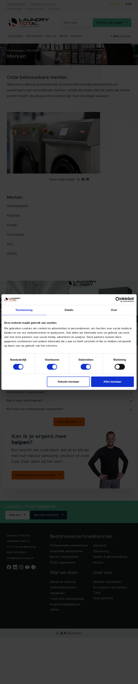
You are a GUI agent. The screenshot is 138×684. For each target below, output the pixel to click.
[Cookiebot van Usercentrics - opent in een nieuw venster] (118, 299)
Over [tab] (114, 309)
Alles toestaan (112, 381)
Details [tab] (69, 309)
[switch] (52, 367)
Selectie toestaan (68, 381)
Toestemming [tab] (24, 309)
